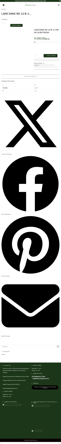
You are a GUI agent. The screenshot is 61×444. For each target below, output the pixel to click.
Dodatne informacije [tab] (30, 76)
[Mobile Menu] (58, 5)
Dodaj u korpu (16, 25)
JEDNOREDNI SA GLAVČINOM (47, 65)
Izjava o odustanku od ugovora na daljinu (45, 387)
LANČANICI (36, 67)
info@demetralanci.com (11, 388)
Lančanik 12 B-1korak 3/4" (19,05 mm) (49, 67)
